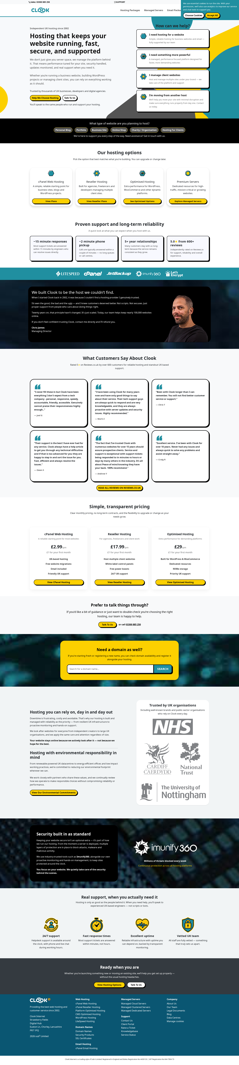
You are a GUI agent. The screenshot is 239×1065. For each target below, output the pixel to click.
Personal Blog (63, 130)
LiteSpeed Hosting (85, 1021)
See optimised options (142, 201)
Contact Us (127, 1020)
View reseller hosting (119, 582)
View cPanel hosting (58, 582)
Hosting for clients (173, 130)
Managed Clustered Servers (135, 1007)
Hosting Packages (130, 10)
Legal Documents (176, 1010)
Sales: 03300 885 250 (40, 2)
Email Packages (175, 10)
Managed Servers (153, 10)
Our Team (172, 1007)
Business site (99, 130)
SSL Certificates (84, 1038)
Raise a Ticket (128, 1027)
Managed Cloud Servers (133, 1003)
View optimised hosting (180, 582)
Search (162, 669)
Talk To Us (69, 97)
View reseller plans (97, 201)
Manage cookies (175, 1021)
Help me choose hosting (45, 97)
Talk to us (107, 624)
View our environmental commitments (54, 792)
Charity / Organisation (144, 130)
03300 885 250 (133, 624)
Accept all (212, 15)
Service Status (128, 1034)
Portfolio (81, 130)
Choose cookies (193, 15)
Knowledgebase (129, 1031)
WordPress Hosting (86, 1017)
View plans (51, 201)
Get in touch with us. (154, 135)
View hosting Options (109, 984)
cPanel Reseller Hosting (88, 1007)
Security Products (85, 1034)
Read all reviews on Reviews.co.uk (119, 487)
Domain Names (84, 1031)
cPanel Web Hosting (86, 1003)
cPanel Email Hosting (87, 1048)
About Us (171, 1003)
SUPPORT (120, 2)
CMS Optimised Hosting (88, 1014)
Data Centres (173, 1017)
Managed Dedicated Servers (136, 1010)
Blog (169, 1014)
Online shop (119, 130)
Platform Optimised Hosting (90, 1010)
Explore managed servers (188, 201)
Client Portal (127, 1024)
